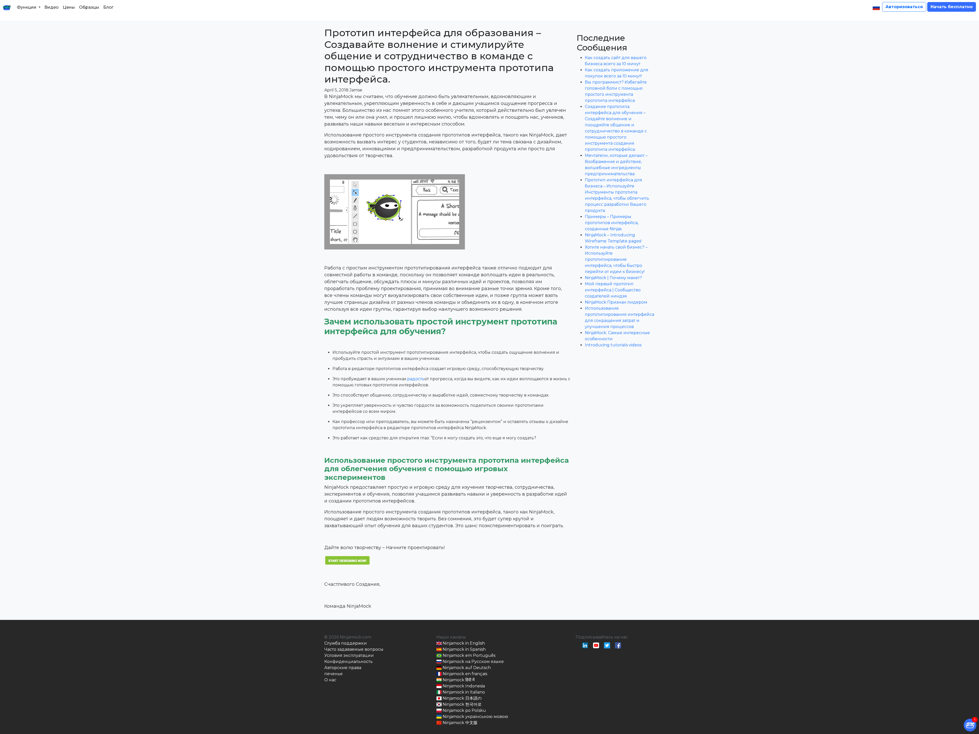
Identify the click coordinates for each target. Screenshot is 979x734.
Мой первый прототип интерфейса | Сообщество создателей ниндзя (613, 289)
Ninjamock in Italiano (463, 692)
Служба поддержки (345, 643)
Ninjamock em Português (468, 655)
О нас (330, 679)
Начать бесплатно (952, 6)
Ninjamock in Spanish (464, 649)
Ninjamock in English (463, 643)
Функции (26, 7)
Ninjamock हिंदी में (458, 679)
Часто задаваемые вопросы (353, 649)
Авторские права (342, 667)
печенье (333, 673)
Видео (51, 7)
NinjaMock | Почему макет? (613, 277)
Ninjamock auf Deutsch (466, 667)
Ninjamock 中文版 (460, 722)
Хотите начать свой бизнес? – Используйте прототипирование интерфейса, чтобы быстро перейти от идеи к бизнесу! (616, 259)
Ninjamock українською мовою (475, 716)
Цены (69, 7)
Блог (108, 7)
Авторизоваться (904, 6)
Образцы (89, 7)
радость (415, 378)
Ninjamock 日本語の (462, 698)
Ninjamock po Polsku (464, 710)
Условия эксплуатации (349, 655)
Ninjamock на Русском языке (473, 661)
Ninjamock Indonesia (463, 686)
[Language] (876, 7)
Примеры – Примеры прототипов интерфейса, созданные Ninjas (611, 222)
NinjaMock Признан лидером (616, 302)
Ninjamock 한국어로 (462, 704)
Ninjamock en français (464, 673)
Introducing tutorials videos (613, 345)
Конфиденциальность (348, 661)
